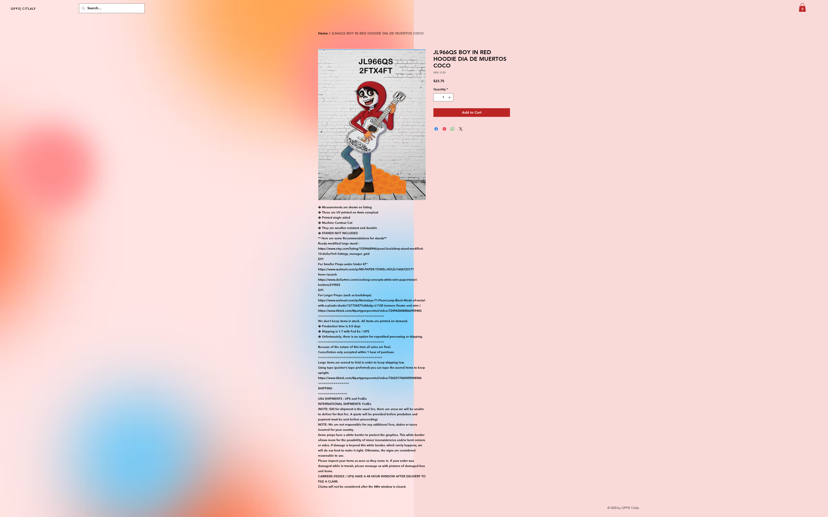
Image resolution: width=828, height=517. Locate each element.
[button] (802, 7)
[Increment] (450, 97)
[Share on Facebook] (436, 129)
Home (323, 33)
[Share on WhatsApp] (452, 129)
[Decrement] (436, 97)
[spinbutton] (443, 97)
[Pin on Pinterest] (444, 129)
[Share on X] (460, 129)
